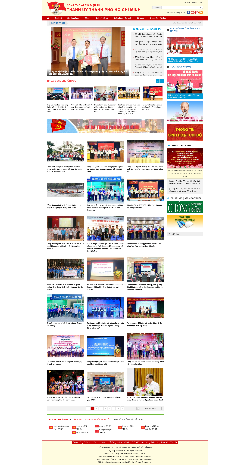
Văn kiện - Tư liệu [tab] (193, 198)
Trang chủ (77, 442)
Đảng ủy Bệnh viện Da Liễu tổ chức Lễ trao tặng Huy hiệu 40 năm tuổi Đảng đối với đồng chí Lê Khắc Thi (88, 72)
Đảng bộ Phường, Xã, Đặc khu (128, 419)
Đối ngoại (140, 18)
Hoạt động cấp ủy (180, 67)
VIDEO (174, 146)
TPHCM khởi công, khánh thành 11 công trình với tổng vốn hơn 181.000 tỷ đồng (148, 58)
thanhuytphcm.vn (114, 462)
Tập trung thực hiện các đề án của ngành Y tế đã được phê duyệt (128, 107)
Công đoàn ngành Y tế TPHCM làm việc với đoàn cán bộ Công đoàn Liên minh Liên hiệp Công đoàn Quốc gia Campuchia (152, 109)
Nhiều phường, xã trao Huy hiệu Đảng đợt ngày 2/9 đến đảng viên (184, 96)
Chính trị (58, 18)
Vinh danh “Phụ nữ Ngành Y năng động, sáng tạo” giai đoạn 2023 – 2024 (57, 107)
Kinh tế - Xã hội (102, 18)
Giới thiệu (186, 3)
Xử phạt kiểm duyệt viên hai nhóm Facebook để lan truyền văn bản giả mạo (148, 66)
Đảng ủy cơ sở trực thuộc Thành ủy (91, 419)
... (114, 408)
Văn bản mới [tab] (176, 198)
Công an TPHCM (105, 426)
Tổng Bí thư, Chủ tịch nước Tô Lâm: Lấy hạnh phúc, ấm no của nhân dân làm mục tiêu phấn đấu (148, 74)
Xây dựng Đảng (73, 18)
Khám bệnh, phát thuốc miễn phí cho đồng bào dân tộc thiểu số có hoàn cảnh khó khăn (81, 108)
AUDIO (188, 146)
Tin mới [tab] (140, 29)
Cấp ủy (87, 18)
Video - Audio (197, 3)
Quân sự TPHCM (82, 433)
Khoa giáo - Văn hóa (158, 18)
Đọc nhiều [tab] (155, 29)
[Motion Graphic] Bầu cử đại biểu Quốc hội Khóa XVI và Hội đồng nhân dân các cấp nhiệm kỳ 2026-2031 (185, 182)
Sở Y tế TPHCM (58, 23)
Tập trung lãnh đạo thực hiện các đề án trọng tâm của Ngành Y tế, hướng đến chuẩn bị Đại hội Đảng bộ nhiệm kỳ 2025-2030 (105, 109)
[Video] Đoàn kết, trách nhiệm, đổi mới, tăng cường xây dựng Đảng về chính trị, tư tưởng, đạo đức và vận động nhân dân (185, 190)
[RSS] (201, 13)
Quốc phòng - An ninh (122, 18)
